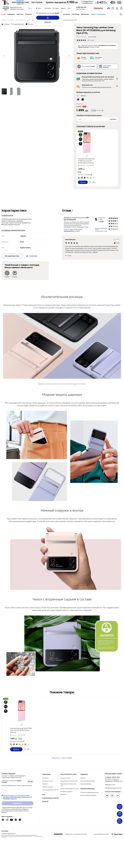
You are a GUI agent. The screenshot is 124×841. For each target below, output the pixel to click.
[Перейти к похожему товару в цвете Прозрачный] (87, 156)
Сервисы (63, 8)
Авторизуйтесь (86, 87)
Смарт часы (19, 14)
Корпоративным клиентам (50, 798)
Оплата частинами (47, 787)
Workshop (63, 794)
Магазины (48, 8)
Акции (4, 14)
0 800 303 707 (112, 777)
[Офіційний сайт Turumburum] (116, 834)
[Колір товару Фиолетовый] (78, 99)
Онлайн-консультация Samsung (69, 788)
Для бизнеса (85, 14)
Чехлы (28, 20)
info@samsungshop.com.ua (113, 788)
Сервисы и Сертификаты (98, 14)
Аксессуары (11, 20)
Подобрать (113, 119)
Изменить (47, 22)
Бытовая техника (64, 14)
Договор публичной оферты (88, 795)
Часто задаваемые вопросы (50, 790)
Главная (4, 20)
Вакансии (45, 801)
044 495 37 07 (110, 785)
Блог (43, 794)
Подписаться (17, 803)
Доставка (55, 8)
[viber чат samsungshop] (112, 796)
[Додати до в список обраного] (113, 8)
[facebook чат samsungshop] (3, 820)
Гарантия (83, 778)
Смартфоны (11, 14)
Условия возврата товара (87, 781)
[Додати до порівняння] (108, 8)
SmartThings (75, 14)
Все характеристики (12, 256)
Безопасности (26, 797)
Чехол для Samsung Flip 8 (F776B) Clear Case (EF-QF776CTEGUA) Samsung (86, 161)
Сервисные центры (85, 784)
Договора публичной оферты (12, 797)
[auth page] (117, 8)
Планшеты (28, 14)
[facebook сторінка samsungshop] (118, 796)
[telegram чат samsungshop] (20, 819)
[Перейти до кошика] (121, 8)
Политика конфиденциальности (89, 792)
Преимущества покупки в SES (69, 781)
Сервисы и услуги (65, 778)
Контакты (45, 784)
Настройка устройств (66, 791)
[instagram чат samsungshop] (7, 820)
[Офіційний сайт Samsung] (58, 834)
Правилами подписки (10, 799)
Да (48, 18)
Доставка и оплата (47, 781)
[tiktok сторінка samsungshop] (15, 819)
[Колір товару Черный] (83, 99)
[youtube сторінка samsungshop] (11, 820)
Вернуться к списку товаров (62, 758)
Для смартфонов (20, 20)
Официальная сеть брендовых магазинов (17, 8)
